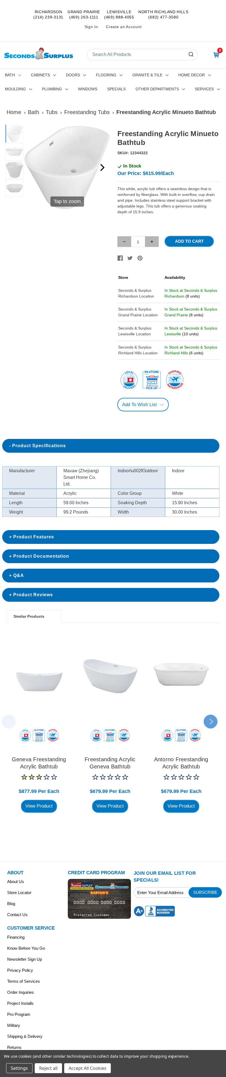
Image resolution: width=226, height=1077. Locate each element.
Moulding (15, 89)
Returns (14, 1047)
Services (204, 89)
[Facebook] (120, 258)
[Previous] (32, 167)
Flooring (106, 75)
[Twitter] (130, 258)
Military (13, 1025)
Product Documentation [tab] (41, 556)
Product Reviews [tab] (33, 594)
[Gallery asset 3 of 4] (14, 170)
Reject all (48, 1068)
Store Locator (19, 892)
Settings (19, 1068)
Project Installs (20, 1003)
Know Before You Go (26, 948)
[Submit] (191, 54)
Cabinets (40, 75)
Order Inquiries (20, 992)
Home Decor (191, 75)
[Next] (102, 167)
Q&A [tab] (18, 575)
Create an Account (123, 27)
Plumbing (52, 89)
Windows (87, 89)
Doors (73, 75)
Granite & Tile (147, 75)
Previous (9, 721)
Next (210, 721)
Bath (10, 75)
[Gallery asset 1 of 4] (14, 133)
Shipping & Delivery (24, 1036)
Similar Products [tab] (29, 616)
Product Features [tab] (33, 537)
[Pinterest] (140, 258)
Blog (11, 903)
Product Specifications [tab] (39, 445)
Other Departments (157, 89)
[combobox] (142, 54)
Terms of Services (23, 981)
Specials (116, 89)
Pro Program (18, 1014)
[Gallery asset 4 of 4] (14, 188)
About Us (15, 881)
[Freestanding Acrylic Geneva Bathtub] (110, 676)
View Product (39, 806)
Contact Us (17, 914)
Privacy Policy (20, 970)
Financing (16, 937)
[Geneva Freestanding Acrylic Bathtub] (38, 676)
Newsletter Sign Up (24, 959)
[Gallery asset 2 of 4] (14, 152)
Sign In (91, 27)
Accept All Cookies (87, 1068)
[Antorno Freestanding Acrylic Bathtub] (181, 676)
